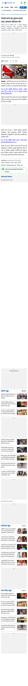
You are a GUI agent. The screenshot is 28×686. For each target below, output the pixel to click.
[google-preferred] (5, 61)
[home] (2, 7)
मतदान (19, 163)
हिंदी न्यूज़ (3, 15)
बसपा (12, 163)
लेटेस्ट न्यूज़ (5, 391)
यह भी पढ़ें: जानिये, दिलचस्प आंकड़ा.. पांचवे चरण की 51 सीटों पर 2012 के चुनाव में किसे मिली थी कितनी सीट (14, 91)
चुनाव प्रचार (7, 163)
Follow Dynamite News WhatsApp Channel (14, 170)
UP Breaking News (7, 10)
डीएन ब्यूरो (12, 56)
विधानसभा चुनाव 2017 (11, 165)
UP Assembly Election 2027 (19, 10)
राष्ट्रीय (11, 8)
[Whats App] (10, 61)
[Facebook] (13, 61)
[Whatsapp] (3, 169)
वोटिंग (18, 165)
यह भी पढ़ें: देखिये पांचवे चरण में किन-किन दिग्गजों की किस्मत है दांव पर (14, 141)
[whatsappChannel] (25, 3)
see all (24, 526)
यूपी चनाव (3, 165)
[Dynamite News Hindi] (9, 3)
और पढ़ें (24, 391)
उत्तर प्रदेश (6, 8)
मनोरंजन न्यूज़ (5, 526)
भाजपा (15, 163)
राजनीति (16, 8)
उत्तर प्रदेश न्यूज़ (6, 591)
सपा (22, 165)
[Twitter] (16, 61)
